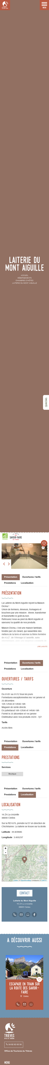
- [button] (6, 852)
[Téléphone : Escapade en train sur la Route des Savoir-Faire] (18, 1004)
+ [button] (5, 848)
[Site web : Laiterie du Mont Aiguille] (27, 914)
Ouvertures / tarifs (31, 577)
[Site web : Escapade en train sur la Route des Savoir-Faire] (31, 1004)
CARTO (44, 880)
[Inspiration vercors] (46, 402)
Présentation (10, 663)
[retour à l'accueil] (5, 5)
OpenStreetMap (26, 880)
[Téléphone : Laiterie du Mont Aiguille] (14, 914)
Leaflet (15, 880)
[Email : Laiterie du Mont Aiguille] (21, 914)
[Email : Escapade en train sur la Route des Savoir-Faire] (24, 1004)
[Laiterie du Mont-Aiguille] (24, 556)
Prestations (10, 583)
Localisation (27, 583)
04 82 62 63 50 (15, 1045)
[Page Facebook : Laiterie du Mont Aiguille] (34, 914)
